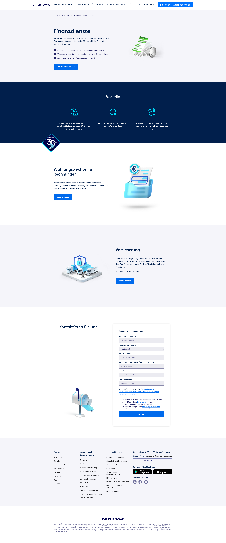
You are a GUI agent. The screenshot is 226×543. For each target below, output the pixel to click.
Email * (121, 371)
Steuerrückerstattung (88, 468)
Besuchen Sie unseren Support (159, 456)
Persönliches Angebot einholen (175, 5)
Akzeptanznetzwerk (62, 465)
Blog (55, 480)
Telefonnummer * (126, 379)
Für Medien (58, 484)
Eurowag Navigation (88, 479)
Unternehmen (59, 469)
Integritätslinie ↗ (113, 491)
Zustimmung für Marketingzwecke (113, 473)
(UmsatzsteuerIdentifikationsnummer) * (137, 362)
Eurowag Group (143, 402)
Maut (82, 464)
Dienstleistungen (74, 15)
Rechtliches (111, 469)
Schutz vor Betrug (87, 498)
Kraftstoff (84, 486)
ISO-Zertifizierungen (114, 478)
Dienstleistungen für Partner (91, 494)
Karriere (57, 472)
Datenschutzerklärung (115, 457)
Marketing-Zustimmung (151, 407)
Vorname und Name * (127, 337)
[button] (63, 5)
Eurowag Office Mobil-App (90, 475)
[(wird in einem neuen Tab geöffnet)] (142, 471)
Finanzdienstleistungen (89, 490)
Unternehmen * (125, 354)
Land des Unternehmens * (129, 345)
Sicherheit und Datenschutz (117, 461)
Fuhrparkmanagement (88, 471)
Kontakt (57, 461)
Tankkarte (84, 460)
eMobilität (84, 483)
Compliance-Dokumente (115, 465)
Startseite (61, 15)
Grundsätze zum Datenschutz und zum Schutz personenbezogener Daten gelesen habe (139, 391)
